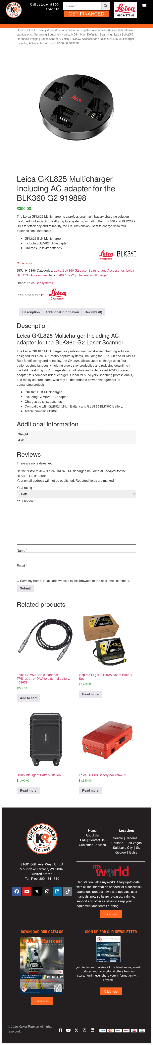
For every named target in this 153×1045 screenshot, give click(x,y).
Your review (26, 501)
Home (21, 30)
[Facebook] (16, 891)
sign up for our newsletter (111, 931)
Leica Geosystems (40, 283)
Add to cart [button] (28, 698)
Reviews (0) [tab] (93, 312)
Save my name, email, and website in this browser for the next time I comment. (75, 580)
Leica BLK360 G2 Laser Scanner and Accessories (89, 270)
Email (22, 565)
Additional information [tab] (62, 312)
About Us (92, 835)
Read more (90, 694)
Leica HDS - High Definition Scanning (88, 34)
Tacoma (131, 838)
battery (83, 275)
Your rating (24, 487)
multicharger (99, 275)
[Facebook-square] (61, 1030)
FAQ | (84, 840)
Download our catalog (42, 931)
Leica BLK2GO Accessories (79, 39)
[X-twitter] (37, 891)
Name (22, 550)
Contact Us (97, 840)
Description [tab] (31, 312)
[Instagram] (47, 891)
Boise (133, 852)
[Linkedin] (57, 891)
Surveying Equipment (47, 34)
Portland (117, 842)
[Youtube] (26, 891)
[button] (144, 5)
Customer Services (92, 844)
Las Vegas (134, 842)
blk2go (72, 275)
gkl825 (61, 275)
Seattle (118, 838)
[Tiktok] (67, 891)
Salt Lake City (123, 847)
